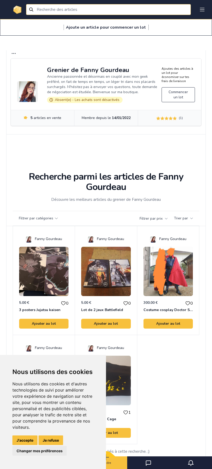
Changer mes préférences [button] (40, 451)
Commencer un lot (178, 95)
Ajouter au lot (44, 323)
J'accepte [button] (25, 440)
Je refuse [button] (51, 440)
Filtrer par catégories (36, 218)
